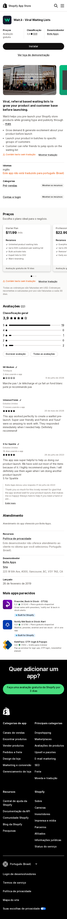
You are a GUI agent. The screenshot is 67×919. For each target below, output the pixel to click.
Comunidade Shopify (16, 817)
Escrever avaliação (16, 354)
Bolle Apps (53, 34)
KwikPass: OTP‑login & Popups (30, 641)
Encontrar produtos (15, 739)
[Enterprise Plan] (35, 276)
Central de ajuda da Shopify (15, 802)
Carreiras (40, 807)
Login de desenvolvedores (19, 874)
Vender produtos (13, 745)
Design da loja (11, 758)
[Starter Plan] (31, 276)
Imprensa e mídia (45, 820)
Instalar (33, 46)
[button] (33, 608)
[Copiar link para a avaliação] (16, 367)
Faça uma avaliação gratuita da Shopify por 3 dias (33, 689)
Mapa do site (11, 899)
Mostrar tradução (48, 154)
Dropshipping (43, 732)
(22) (35, 34)
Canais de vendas (14, 732)
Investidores (42, 814)
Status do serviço (46, 846)
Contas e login (12, 197)
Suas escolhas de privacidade (21, 908)
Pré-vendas (10, 185)
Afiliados (40, 833)
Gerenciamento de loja (17, 771)
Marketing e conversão (17, 765)
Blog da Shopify (12, 824)
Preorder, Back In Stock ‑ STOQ (31, 601)
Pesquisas (9, 830)
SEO (37, 765)
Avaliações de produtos (49, 745)
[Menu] (62, 6)
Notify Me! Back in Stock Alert (30, 621)
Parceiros (40, 827)
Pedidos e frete (12, 752)
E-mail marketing (45, 758)
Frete (38, 771)
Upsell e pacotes (45, 752)
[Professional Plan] (33, 276)
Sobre (38, 801)
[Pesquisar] (56, 6)
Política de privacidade (17, 538)
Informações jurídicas (48, 840)
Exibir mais (10, 503)
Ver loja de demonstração (33, 55)
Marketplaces (43, 739)
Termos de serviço (14, 882)
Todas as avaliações (44, 354)
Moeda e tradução (46, 778)
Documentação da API (16, 811)
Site (5, 567)
